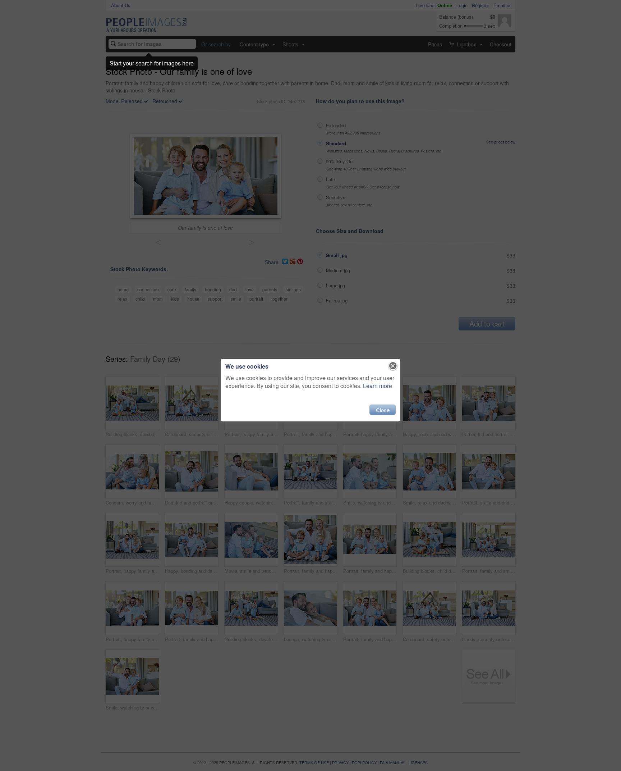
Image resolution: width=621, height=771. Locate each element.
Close (383, 410)
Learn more (377, 386)
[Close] (393, 366)
